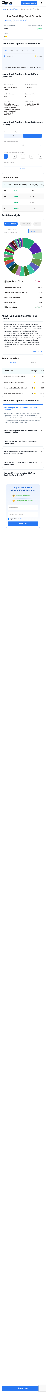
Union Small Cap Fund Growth (14, 382)
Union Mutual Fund (20, 20)
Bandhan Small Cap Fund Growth (15, 376)
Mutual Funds (13, 9)
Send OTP (23, 523)
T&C (21, 519)
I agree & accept (16, 519)
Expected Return (9, 162)
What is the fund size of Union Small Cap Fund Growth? (20, 463)
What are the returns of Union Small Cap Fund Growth (20, 442)
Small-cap (8, 20)
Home (4, 9)
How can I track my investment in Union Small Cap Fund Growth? (20, 474)
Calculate (23, 169)
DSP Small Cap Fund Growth (13, 394)
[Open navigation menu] (41, 3)
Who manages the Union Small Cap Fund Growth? (20, 408)
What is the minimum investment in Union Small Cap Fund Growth (20, 453)
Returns (33, 362)
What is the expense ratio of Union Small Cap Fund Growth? (20, 431)
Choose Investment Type (11, 132)
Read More (37, 351)
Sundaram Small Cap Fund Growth (15, 388)
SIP (14, 136)
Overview (12, 362)
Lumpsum (32, 136)
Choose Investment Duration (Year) (14, 152)
